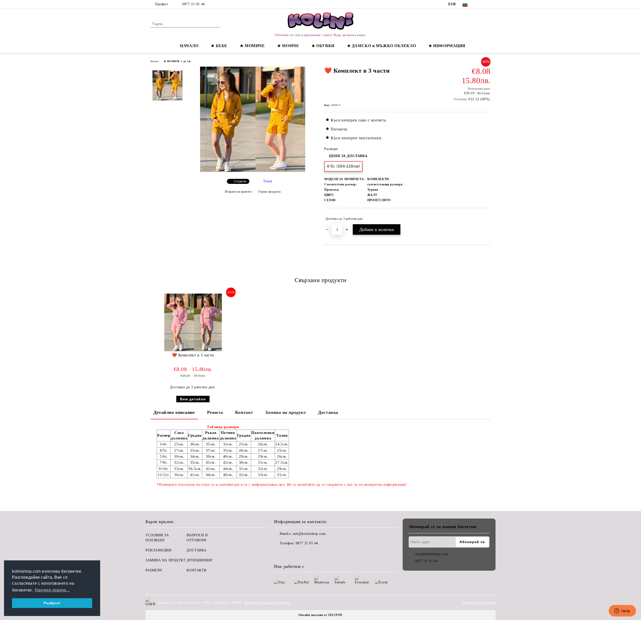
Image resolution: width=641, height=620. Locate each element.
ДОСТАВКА (196, 550)
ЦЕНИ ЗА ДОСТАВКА (348, 156)
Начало (154, 61)
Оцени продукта (269, 191)
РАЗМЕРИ (153, 570)
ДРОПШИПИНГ (200, 560)
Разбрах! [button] (52, 603)
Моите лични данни (479, 602)
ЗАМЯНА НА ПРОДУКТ (165, 560)
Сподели (240, 181)
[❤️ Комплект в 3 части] (252, 171)
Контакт (244, 412)
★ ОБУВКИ (322, 46)
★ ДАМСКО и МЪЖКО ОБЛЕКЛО (381, 46)
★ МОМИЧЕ (252, 46)
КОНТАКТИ (196, 570)
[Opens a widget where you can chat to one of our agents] (622, 611)
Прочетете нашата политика (267, 602)
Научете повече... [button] (52, 590)
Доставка (328, 412)
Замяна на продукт (285, 412)
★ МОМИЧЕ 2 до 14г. (178, 61)
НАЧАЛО (189, 46)
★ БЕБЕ (219, 46)
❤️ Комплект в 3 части (193, 355)
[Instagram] (488, 4)
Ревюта (215, 412)
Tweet (267, 181)
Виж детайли (193, 399)
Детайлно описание (174, 412)
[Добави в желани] (487, 219)
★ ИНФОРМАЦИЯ (446, 46)
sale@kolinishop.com (309, 534)
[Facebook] (480, 4)
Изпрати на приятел (238, 191)
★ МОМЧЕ (288, 46)
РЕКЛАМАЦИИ (158, 550)
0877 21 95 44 (193, 4)
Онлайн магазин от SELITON (320, 615)
